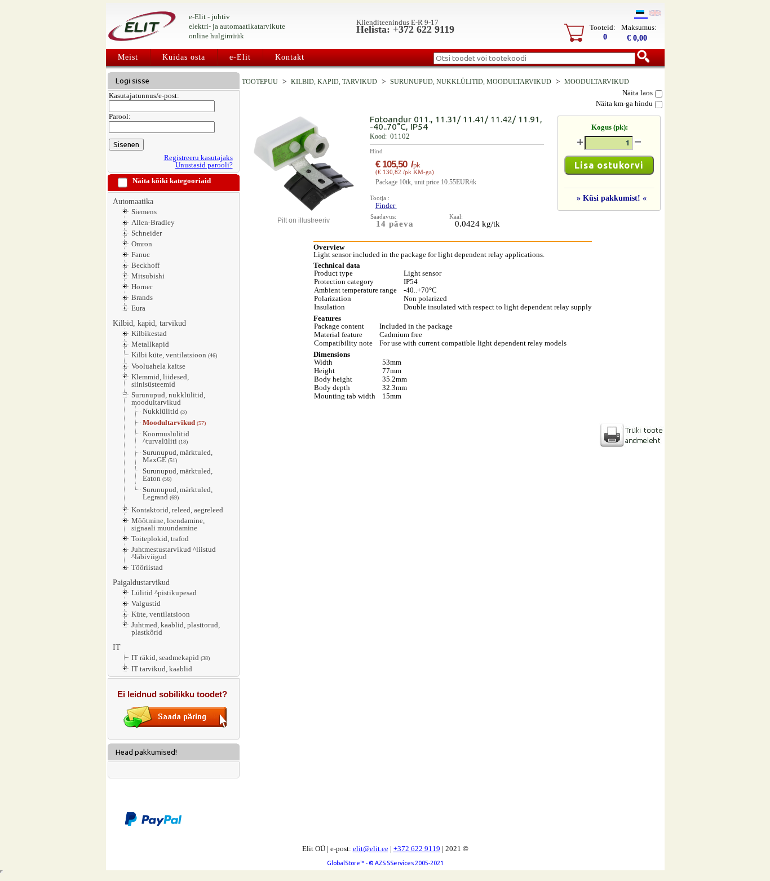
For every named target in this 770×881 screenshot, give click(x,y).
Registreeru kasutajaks (198, 157)
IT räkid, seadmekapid (170, 658)
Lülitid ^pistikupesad (164, 592)
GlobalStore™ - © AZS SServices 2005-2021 (385, 863)
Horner (141, 286)
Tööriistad (147, 567)
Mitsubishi (148, 276)
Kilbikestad (149, 333)
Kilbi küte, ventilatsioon (174, 355)
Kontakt (289, 57)
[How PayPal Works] (153, 824)
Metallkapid (150, 344)
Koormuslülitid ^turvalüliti (166, 437)
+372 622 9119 (416, 848)
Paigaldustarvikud (141, 582)
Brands (142, 297)
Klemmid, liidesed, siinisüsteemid (160, 380)
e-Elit (240, 57)
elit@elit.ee (370, 848)
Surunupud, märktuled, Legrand (178, 493)
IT (117, 647)
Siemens (144, 211)
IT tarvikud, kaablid (161, 668)
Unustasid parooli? (204, 165)
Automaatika (133, 201)
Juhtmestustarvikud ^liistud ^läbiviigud (173, 553)
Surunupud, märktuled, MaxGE (178, 456)
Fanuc (140, 254)
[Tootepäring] (175, 725)
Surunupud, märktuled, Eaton (178, 474)
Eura (138, 308)
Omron (141, 243)
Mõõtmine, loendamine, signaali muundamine (168, 524)
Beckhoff (145, 265)
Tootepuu (260, 82)
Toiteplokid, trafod (160, 538)
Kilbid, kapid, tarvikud (149, 322)
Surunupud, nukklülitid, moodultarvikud (168, 398)
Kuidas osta (183, 57)
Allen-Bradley (153, 222)
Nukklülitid (165, 411)
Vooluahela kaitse (158, 366)
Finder (386, 205)
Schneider (146, 233)
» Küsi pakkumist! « (612, 197)
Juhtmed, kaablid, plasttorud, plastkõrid (175, 628)
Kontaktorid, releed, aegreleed (177, 509)
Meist (128, 57)
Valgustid (146, 603)
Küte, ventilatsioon (160, 614)
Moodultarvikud (174, 423)
